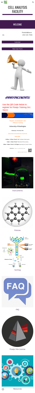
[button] (2, 2)
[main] (17, 10)
